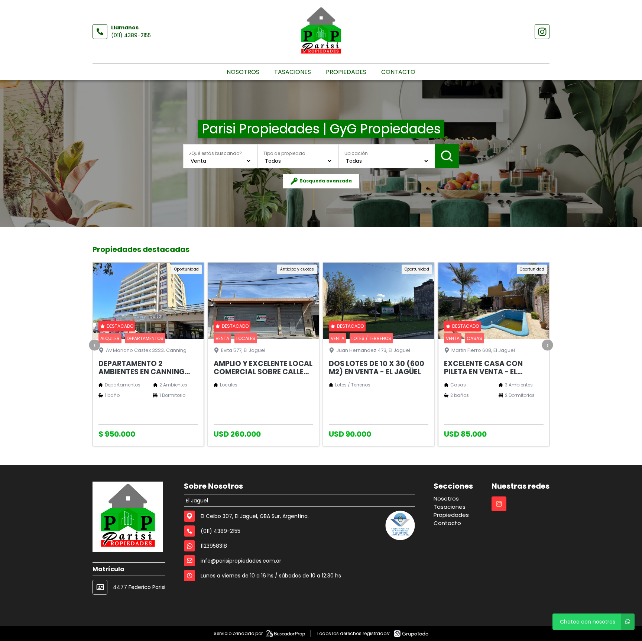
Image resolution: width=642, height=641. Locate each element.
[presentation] (94, 345)
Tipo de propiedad (284, 153)
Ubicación (356, 153)
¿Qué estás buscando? (215, 153)
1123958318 (214, 546)
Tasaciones (292, 72)
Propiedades (346, 72)
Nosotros (243, 72)
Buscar (447, 156)
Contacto (398, 72)
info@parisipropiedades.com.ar (241, 560)
